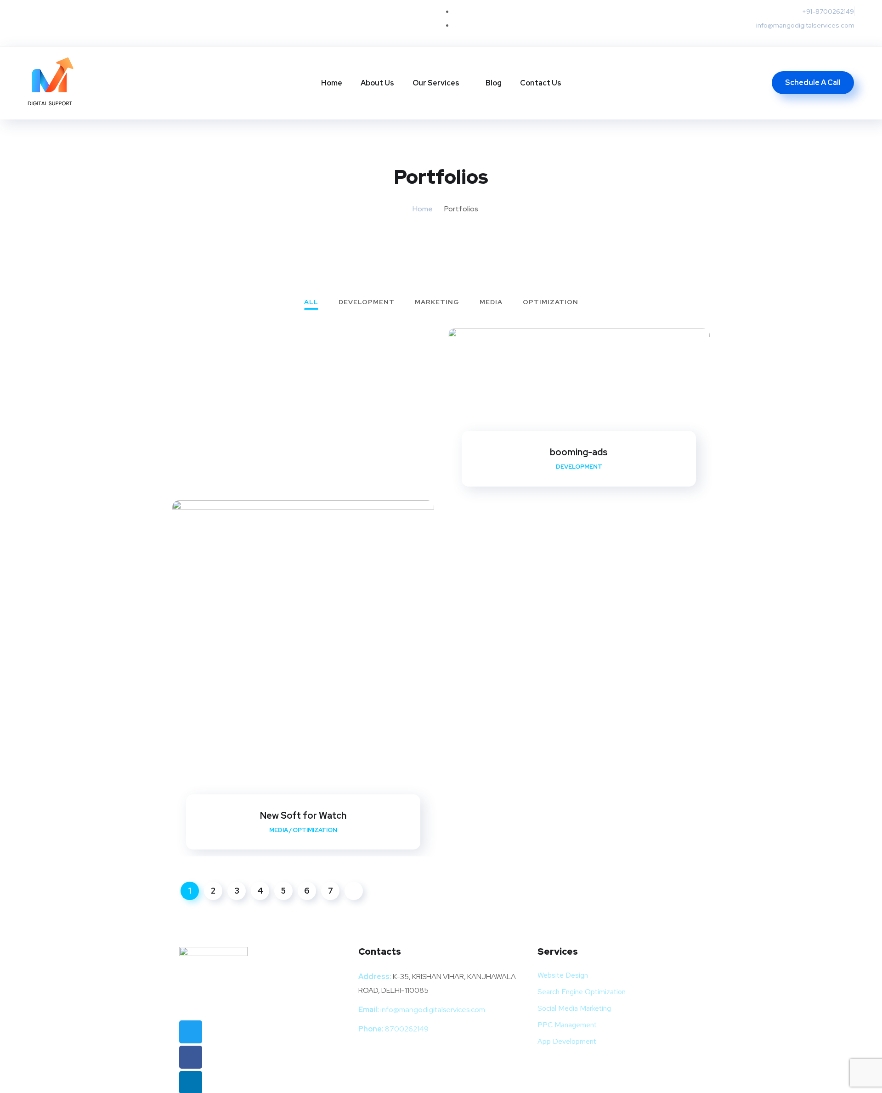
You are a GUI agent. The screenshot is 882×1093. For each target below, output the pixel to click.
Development (367, 302)
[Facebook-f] (57, 23)
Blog (494, 83)
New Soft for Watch (303, 815)
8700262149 (407, 1029)
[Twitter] (39, 23)
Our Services (436, 83)
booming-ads (579, 452)
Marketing (437, 302)
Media (491, 302)
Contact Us (540, 83)
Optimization (550, 302)
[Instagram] (94, 23)
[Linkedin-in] (75, 23)
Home (331, 83)
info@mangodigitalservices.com (432, 1009)
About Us (377, 83)
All (311, 302)
